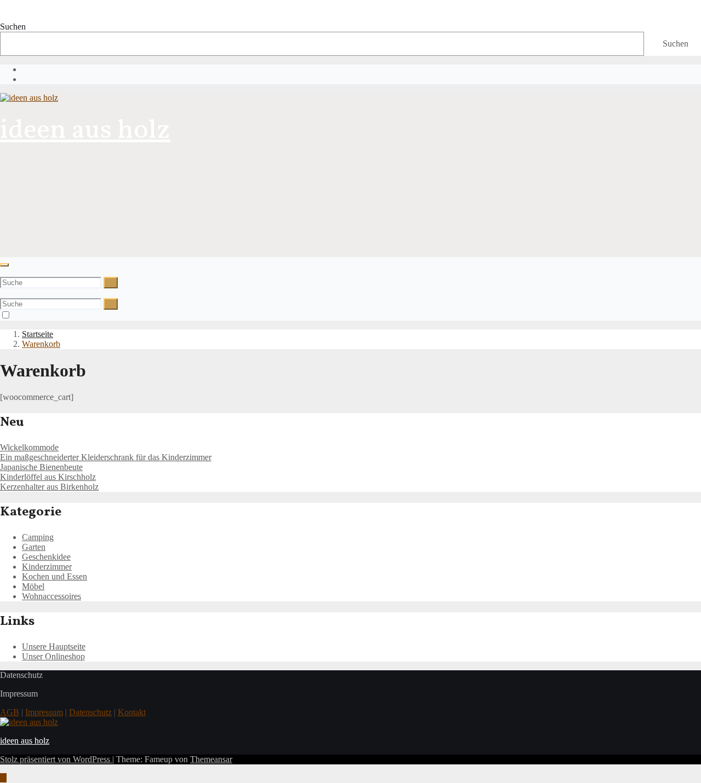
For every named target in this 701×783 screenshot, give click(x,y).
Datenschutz (90, 712)
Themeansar (211, 759)
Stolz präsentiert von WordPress (56, 759)
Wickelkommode (29, 447)
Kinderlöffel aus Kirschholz (48, 477)
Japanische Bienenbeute (41, 467)
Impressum (44, 712)
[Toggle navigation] (4, 264)
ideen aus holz (85, 131)
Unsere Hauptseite (53, 646)
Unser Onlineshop (53, 656)
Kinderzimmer (47, 566)
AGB (9, 712)
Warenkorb (41, 344)
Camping (38, 537)
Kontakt (132, 712)
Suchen (13, 26)
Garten (33, 547)
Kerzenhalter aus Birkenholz (49, 486)
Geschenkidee (46, 556)
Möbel (33, 586)
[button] (3, 271)
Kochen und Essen (54, 576)
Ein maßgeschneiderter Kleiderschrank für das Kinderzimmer (105, 457)
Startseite (37, 334)
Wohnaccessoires (51, 596)
